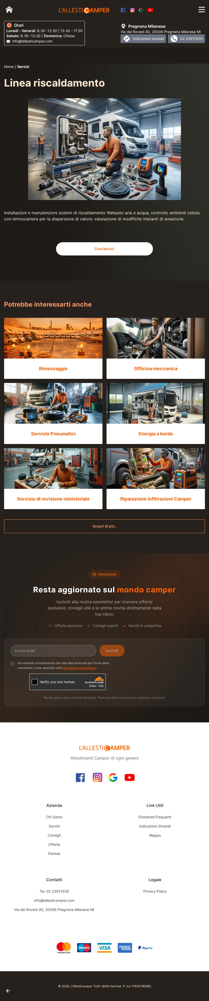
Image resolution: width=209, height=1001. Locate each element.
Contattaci (104, 249)
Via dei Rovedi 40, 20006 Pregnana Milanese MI (54, 909)
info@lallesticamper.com (54, 900)
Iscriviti (112, 650)
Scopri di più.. (104, 526)
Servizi (23, 66)
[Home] (9, 9)
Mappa (155, 835)
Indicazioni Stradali (155, 826)
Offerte (54, 844)
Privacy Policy (155, 891)
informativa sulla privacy (79, 668)
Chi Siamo (54, 817)
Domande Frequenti (154, 817)
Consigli (54, 835)
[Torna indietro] (8, 991)
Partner (54, 853)
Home (9, 66)
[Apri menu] (201, 9)
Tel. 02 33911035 (54, 891)
